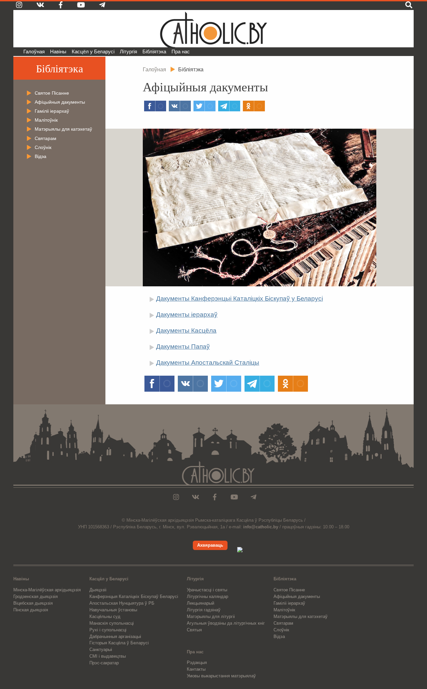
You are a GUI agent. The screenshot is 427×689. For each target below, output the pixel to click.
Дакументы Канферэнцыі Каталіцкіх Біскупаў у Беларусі (239, 298)
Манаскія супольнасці (111, 623)
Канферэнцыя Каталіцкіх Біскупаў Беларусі (133, 596)
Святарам (45, 138)
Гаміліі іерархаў (52, 111)
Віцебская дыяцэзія (33, 603)
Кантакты (196, 669)
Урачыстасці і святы (207, 589)
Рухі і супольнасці (107, 629)
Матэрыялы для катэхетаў (63, 129)
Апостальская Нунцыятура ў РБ (121, 603)
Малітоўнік (46, 120)
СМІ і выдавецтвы (107, 656)
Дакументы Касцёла (186, 330)
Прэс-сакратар (104, 662)
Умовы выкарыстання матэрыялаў (221, 675)
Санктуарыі (100, 649)
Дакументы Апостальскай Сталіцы (207, 362)
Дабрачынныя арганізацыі (115, 636)
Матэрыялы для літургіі (211, 616)
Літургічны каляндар (207, 596)
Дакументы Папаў (183, 346)
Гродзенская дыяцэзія (35, 596)
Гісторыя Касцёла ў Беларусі (119, 642)
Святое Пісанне (52, 93)
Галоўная (34, 51)
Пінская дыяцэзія (30, 609)
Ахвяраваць (210, 545)
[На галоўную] (213, 28)
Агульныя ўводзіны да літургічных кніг (226, 623)
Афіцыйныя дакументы (60, 102)
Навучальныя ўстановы (113, 609)
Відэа (40, 156)
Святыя (194, 629)
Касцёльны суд (104, 616)
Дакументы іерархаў (187, 314)
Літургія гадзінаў (204, 609)
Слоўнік (43, 147)
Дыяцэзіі (97, 589)
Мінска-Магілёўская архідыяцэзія (47, 589)
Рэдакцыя (197, 662)
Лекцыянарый (200, 603)
